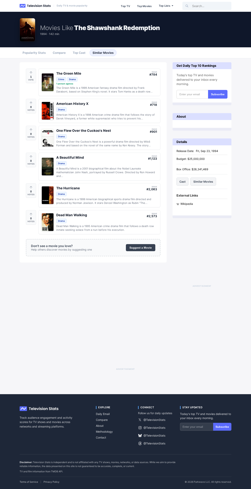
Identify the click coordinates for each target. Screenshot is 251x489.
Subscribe (218, 94)
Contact (101, 437)
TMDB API (56, 471)
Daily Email (103, 414)
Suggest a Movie (140, 247)
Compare (102, 419)
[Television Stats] (35, 6)
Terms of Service (29, 482)
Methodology (104, 431)
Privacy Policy (51, 482)
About (100, 425)
